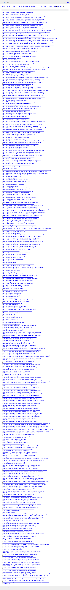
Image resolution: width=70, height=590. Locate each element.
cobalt (3, 7)
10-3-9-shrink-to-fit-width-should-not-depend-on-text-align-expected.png (19, 134)
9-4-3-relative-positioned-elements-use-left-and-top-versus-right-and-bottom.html (21, 479)
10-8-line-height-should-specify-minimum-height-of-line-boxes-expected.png (20, 218)
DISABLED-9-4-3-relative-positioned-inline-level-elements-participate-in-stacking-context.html (23, 580)
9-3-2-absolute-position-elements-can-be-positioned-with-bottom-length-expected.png (22, 397)
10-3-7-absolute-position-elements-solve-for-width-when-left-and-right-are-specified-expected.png (25, 93)
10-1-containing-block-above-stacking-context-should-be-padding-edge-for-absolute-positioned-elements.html (27, 30)
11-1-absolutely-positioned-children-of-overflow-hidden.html (16, 282)
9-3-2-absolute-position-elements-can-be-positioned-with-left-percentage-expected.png (22, 406)
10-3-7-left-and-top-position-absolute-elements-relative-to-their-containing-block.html (22, 98)
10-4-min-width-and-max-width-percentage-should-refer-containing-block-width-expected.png (24, 150)
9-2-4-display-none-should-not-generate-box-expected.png (16, 374)
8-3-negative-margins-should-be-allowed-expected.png (15, 329)
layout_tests (52, 7)
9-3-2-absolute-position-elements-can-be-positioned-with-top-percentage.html (20, 421)
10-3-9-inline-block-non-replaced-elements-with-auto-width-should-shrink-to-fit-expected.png (23, 131)
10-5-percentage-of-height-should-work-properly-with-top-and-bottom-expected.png (22, 160)
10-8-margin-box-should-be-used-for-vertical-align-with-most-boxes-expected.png (21, 221)
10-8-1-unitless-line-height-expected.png (12, 176)
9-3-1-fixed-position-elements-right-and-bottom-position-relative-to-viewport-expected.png (23, 393)
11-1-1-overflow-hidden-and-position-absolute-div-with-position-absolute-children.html (22, 236)
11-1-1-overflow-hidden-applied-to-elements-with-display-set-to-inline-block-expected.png (23, 241)
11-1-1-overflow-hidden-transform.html (12, 257)
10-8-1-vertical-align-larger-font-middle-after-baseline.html (16, 192)
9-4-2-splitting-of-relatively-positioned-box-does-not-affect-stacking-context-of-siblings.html (23, 460)
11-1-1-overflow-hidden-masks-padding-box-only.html (15, 254)
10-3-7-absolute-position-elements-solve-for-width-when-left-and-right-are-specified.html (23, 95)
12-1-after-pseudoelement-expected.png (12, 293)
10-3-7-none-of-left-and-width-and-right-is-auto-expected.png (16, 110)
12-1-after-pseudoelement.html (10, 298)
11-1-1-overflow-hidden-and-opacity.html (12, 233)
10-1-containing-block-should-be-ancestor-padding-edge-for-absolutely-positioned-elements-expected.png (26, 32)
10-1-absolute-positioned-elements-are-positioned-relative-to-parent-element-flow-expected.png (24, 16)
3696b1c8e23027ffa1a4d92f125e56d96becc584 (24, 7)
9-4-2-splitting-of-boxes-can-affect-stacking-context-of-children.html (18, 457)
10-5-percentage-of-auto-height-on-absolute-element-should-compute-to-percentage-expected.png (25, 153)
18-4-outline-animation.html (9, 314)
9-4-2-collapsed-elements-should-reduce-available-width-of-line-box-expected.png (21, 432)
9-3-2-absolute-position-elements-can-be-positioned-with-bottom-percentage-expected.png (23, 400)
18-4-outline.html (7, 320)
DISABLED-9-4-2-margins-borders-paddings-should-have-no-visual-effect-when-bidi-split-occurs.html (25, 575)
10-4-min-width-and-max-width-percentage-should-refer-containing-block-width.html (21, 152)
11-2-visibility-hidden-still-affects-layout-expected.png (15, 290)
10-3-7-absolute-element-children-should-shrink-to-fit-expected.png (18, 84)
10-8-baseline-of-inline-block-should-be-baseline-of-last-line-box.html (18, 204)
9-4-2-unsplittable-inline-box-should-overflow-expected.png (16, 462)
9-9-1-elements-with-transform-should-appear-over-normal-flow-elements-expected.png (22, 497)
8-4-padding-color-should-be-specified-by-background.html (16, 340)
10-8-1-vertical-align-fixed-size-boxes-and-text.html (14, 189)
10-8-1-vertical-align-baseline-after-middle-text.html (14, 183)
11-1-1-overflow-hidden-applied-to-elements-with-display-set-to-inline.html (19, 246)
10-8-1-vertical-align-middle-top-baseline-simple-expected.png (16, 194)
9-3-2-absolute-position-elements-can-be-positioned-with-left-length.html (19, 405)
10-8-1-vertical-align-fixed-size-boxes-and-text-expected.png (16, 187)
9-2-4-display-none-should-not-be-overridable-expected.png (16, 371)
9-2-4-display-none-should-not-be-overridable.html (14, 372)
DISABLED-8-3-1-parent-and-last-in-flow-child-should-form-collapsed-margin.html (21, 561)
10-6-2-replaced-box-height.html (10, 168)
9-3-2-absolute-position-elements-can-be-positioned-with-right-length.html (19, 411)
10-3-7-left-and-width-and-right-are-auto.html (13, 105)
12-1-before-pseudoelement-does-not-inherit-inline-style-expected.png (18, 299)
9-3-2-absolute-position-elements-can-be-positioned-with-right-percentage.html (20, 415)
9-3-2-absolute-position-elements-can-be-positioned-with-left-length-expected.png (21, 403)
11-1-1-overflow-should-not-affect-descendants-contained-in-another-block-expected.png (23, 267)
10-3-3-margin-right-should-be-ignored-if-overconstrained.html (17, 72)
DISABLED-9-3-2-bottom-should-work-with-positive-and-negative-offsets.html (20, 567)
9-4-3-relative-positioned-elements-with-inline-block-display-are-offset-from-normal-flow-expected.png (26, 481)
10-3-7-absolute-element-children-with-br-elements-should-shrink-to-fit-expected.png (22, 87)
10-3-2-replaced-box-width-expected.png (12, 58)
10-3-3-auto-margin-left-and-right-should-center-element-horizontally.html (19, 63)
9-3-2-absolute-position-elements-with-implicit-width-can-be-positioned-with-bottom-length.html (24, 424)
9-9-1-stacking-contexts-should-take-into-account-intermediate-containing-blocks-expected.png (24, 533)
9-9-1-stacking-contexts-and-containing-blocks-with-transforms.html (18, 528)
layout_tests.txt (6, 583)
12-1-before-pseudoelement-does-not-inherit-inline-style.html (16, 301)
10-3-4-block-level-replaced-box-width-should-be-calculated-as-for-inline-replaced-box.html (23, 82)
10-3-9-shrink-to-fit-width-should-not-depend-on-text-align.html (17, 136)
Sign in (67, 2)
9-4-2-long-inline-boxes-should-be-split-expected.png (14, 439)
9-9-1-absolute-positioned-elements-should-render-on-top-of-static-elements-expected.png (23, 491)
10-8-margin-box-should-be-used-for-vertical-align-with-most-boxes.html (19, 223)
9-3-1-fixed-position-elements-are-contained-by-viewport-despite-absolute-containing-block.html (24, 382)
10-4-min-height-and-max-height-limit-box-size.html (14, 139)
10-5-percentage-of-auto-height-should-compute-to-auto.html (17, 158)
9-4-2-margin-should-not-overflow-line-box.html (13, 444)
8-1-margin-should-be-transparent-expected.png (13, 322)
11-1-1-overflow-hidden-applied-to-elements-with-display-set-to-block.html (19, 239)
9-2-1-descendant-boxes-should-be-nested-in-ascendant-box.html (17, 363)
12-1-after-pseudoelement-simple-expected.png (13, 295)
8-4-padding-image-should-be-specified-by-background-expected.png (18, 342)
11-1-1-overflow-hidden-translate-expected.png (13, 259)
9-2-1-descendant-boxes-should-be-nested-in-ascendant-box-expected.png (19, 361)
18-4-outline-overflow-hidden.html (10, 319)
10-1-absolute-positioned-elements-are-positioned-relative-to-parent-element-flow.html (22, 17)
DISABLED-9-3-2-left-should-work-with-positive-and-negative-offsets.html (19, 569)
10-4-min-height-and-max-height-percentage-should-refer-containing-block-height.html (22, 142)
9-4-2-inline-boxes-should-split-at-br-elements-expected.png (16, 436)
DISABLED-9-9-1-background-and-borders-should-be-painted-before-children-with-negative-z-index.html (26, 582)
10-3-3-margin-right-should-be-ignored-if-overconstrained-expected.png (19, 71)
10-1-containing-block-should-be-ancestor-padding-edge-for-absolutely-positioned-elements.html (24, 33)
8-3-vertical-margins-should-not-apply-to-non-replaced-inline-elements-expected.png (22, 335)
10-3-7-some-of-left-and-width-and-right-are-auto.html (15, 116)
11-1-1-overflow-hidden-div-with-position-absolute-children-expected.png (19, 247)
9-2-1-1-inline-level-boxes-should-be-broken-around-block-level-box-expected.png (21, 351)
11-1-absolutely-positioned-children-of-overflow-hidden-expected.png (18, 273)
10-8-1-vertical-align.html (8, 200)
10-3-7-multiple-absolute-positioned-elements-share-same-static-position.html (20, 108)
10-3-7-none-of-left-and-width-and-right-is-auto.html (14, 111)
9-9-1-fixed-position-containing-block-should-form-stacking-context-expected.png (21, 500)
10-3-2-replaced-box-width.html (10, 59)
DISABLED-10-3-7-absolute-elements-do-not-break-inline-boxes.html (18, 543)
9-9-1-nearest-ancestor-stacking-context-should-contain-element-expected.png (20, 507)
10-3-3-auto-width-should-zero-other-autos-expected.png (16, 64)
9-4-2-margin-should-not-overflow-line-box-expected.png (15, 442)
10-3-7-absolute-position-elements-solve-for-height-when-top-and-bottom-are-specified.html (23, 92)
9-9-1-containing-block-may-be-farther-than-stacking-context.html (17, 496)
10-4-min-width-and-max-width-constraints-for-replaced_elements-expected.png (21, 144)
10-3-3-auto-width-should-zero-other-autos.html (14, 66)
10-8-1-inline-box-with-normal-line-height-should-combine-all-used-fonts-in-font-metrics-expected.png (25, 173)
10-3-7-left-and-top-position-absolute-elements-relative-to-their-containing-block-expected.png (24, 97)
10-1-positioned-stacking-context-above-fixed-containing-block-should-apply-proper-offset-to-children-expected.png (28, 45)
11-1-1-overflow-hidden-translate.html (11, 260)
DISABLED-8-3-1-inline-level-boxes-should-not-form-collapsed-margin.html (19, 557)
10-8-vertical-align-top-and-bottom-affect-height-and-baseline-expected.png (20, 225)
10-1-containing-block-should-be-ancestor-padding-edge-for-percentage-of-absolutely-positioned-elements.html (28, 40)
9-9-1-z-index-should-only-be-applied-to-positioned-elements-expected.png (19, 536)
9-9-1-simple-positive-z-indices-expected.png (13, 520)
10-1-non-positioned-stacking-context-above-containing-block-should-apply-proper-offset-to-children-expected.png (28, 42)
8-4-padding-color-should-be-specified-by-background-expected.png (18, 338)
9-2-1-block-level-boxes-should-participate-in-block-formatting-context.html (20, 359)
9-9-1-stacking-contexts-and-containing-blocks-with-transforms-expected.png (20, 526)
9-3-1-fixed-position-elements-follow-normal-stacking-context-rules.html (19, 389)
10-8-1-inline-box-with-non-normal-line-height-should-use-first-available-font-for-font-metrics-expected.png (27, 170)
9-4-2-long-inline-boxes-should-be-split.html (12, 440)
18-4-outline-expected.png (9, 316)
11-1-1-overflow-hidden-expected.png (11, 251)
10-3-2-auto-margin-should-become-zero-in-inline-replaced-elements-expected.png (21, 54)
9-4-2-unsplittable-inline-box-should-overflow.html (14, 463)
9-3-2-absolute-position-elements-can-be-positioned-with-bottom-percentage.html (21, 402)
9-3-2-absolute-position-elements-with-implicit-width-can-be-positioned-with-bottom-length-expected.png (26, 423)
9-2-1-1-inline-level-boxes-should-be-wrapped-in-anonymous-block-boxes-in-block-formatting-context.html (26, 356)
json (67, 587)
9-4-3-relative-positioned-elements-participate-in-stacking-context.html (18, 476)
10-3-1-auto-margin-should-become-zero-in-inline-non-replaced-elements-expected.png (22, 48)
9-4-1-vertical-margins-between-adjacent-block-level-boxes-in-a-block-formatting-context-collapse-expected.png (28, 429)
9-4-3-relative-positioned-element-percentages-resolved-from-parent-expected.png (21, 465)
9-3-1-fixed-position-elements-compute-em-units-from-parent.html (18, 385)
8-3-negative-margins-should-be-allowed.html (13, 330)
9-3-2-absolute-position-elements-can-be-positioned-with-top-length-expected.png (21, 416)
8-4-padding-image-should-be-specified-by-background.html (16, 343)
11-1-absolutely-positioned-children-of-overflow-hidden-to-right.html (18, 280)
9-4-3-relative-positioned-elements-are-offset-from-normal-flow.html (18, 473)
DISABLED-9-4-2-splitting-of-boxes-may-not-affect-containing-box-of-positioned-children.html (24, 578)
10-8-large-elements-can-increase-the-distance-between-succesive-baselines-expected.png (23, 205)
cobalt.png (5, 539)
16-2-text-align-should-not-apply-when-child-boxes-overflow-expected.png (19, 309)
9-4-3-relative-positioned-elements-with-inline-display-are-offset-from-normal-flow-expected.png (24, 484)
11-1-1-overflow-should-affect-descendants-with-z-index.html (16, 265)
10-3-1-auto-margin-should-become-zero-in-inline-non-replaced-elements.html (20, 50)
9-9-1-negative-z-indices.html (9, 512)
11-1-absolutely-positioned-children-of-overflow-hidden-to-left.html (18, 277)
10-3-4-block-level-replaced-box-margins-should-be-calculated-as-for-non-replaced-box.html (23, 79)
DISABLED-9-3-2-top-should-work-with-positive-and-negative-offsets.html (19, 572)
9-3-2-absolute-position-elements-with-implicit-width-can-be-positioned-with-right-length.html (24, 428)
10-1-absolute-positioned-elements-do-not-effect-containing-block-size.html (20, 27)
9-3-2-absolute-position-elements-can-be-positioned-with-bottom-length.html (20, 398)
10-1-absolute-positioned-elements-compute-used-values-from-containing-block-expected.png (24, 19)
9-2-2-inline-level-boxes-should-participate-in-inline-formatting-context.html (19, 366)
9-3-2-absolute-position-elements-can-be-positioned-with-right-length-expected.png (21, 410)
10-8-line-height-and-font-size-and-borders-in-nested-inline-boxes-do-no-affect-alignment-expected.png (26, 209)
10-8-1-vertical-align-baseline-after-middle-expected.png (15, 179)
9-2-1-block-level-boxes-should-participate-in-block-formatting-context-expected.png (22, 358)
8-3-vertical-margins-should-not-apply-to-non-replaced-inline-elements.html (20, 337)
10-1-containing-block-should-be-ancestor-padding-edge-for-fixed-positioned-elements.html (23, 37)
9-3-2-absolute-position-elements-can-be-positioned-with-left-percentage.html (20, 408)
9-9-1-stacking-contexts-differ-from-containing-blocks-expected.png (18, 530)
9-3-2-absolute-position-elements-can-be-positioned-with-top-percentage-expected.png (22, 419)
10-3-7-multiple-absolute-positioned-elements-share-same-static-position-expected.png (22, 106)
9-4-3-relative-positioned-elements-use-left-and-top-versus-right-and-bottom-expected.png (23, 478)
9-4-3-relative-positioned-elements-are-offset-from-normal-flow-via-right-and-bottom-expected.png (25, 470)
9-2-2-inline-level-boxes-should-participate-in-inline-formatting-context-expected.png (21, 364)
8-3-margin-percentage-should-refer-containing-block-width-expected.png (19, 325)
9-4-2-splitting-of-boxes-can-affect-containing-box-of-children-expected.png (20, 452)
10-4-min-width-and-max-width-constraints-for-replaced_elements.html (19, 145)
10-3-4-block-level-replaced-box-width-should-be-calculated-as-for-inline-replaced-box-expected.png (25, 80)
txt (64, 587)
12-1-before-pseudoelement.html (10, 304)
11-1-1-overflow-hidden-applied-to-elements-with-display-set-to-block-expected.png (21, 238)
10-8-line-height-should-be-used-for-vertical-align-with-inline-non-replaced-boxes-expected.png (24, 212)
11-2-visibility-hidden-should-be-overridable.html (13, 288)
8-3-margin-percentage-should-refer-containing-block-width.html (17, 327)
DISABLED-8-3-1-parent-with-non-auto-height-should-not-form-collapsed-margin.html (22, 562)
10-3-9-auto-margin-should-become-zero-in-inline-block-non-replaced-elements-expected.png (24, 121)
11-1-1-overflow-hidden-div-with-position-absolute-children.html (17, 249)
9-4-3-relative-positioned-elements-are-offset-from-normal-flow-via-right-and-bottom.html (23, 471)
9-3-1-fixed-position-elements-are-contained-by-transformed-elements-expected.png (22, 377)
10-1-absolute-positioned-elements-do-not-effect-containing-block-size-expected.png (22, 25)
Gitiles (8, 588)
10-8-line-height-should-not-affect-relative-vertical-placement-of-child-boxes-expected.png (23, 215)
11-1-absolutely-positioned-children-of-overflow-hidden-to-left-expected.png (20, 275)
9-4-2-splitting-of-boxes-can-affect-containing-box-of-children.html (18, 453)
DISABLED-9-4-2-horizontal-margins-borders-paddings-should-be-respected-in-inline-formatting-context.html (27, 574)
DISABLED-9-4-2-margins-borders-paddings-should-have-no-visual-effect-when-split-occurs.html (24, 577)
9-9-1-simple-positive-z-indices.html (11, 522)
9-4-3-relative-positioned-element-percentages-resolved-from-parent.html (19, 466)
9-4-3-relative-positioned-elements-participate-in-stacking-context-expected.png (20, 475)
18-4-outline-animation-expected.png (11, 312)
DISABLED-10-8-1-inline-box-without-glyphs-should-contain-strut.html (18, 548)
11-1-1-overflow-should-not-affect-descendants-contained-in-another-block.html (21, 269)
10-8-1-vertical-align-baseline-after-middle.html (13, 184)
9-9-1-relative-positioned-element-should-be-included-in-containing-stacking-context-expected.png (25, 514)
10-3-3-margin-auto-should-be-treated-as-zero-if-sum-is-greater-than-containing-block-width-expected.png (26, 67)
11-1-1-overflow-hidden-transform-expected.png (14, 256)
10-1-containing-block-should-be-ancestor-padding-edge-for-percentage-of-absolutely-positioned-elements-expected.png (30, 38)
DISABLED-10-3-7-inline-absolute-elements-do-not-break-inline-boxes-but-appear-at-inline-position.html (26, 544)
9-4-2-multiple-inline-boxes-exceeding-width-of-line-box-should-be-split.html (20, 447)
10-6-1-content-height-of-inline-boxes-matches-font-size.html (16, 165)
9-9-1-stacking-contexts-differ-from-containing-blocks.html (16, 531)
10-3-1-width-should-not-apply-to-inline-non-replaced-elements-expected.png (20, 51)
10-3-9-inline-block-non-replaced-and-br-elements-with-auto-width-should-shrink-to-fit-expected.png (25, 127)
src (42, 7)
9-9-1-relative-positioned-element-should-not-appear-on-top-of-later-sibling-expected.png (23, 517)
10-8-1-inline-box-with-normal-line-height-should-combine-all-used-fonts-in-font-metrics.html (23, 174)
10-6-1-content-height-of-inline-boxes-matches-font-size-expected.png (18, 163)
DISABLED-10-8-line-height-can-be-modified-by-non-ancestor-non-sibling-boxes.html (22, 551)
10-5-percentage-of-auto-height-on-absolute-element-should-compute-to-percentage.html (23, 155)
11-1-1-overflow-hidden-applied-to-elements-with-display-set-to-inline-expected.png (21, 244)
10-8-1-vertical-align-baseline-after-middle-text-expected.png (16, 181)
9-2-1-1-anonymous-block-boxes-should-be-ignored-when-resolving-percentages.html (22, 350)
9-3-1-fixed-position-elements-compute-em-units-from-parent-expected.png (20, 384)
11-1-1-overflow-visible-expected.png (11, 270)
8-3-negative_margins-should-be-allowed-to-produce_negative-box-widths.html (20, 333)
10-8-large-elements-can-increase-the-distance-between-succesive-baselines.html (21, 207)
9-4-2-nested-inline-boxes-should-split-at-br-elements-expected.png (18, 449)
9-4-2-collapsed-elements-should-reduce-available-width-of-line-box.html (19, 434)
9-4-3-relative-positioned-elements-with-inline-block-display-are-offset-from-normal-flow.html (24, 483)
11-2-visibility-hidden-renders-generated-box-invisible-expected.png (18, 283)
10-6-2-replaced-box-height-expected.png (12, 166)
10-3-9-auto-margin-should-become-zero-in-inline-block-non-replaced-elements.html (22, 123)
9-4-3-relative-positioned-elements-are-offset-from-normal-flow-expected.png (20, 468)
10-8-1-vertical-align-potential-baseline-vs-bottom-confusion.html (17, 199)
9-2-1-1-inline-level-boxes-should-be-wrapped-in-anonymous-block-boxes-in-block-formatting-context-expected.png (28, 355)
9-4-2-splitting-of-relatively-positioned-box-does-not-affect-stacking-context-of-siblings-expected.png (25, 458)
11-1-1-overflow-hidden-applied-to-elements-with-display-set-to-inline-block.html (21, 243)
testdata (59, 7)
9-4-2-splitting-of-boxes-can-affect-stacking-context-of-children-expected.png (20, 455)
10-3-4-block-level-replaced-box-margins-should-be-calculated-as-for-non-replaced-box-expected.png (25, 77)
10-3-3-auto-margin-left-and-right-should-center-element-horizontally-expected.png (21, 61)
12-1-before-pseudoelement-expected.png (12, 303)
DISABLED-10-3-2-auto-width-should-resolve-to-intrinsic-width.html (18, 541)
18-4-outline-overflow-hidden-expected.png (12, 317)
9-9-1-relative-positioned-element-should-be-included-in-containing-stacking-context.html (23, 515)
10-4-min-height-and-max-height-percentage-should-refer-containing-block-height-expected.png (24, 140)
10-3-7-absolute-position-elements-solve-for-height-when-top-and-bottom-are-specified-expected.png (25, 90)
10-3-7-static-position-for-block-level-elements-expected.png (16, 118)
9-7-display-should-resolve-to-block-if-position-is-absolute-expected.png (19, 488)
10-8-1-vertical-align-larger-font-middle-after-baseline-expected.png (18, 191)
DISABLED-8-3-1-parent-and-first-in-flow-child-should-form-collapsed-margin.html (21, 559)
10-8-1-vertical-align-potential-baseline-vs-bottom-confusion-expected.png (19, 197)
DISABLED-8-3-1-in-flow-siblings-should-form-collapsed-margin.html (18, 556)
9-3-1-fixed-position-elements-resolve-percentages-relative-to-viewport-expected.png (22, 390)
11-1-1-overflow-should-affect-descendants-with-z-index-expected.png (18, 264)
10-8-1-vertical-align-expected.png (10, 186)
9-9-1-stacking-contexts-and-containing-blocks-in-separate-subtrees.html (19, 525)
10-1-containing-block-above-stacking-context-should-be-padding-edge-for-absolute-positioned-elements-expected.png (29, 28)
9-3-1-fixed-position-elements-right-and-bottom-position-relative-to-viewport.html (21, 395)
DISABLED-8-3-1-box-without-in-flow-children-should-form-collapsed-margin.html (21, 554)
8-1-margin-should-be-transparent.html (11, 324)
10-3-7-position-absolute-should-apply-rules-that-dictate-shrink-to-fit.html (19, 113)
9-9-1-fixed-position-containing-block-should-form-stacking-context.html (19, 502)
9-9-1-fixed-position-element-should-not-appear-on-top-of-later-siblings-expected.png (22, 504)
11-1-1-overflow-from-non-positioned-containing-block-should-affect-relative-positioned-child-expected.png (27, 228)
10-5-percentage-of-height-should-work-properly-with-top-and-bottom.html (20, 161)
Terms (15, 588)
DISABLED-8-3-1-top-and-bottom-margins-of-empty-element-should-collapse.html (21, 564)
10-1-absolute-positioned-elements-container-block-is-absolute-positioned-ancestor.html (23, 24)
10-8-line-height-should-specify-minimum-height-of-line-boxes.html (18, 220)
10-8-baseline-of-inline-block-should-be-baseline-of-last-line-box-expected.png (20, 202)
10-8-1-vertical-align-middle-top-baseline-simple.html (14, 196)
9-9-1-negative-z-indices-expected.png (11, 510)
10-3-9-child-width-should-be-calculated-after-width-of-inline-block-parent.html (20, 126)
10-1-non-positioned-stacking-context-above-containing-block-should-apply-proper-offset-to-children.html (26, 43)
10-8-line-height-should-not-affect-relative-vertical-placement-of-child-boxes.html (21, 217)
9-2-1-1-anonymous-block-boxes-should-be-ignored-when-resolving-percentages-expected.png (24, 348)
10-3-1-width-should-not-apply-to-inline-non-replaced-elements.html (18, 53)
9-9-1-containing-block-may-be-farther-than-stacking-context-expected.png (19, 494)
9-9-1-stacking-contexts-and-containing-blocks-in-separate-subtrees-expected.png (21, 523)
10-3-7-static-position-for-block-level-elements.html (14, 119)
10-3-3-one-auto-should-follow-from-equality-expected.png (16, 74)
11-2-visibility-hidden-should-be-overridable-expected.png (15, 286)
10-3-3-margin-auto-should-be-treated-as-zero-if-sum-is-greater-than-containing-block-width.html (24, 69)
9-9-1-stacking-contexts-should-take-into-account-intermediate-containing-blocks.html (22, 535)
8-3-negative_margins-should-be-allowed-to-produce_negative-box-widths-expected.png (22, 332)
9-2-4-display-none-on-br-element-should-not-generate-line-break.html (18, 369)
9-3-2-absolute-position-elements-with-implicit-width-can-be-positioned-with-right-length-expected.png (26, 426)
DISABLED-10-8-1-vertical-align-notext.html (12, 549)
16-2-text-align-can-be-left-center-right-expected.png (14, 306)
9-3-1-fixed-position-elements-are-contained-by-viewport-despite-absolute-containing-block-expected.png (26, 380)
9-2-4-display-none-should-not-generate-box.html (14, 376)
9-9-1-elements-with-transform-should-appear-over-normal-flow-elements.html (20, 499)
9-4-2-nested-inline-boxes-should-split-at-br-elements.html (16, 450)
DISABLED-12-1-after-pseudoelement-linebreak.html (14, 552)
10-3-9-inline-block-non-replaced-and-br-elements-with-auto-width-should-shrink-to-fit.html (23, 129)
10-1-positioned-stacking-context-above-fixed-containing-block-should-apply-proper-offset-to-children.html (26, 46)
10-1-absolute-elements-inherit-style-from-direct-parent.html (16, 14)
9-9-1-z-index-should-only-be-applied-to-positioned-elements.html (17, 538)
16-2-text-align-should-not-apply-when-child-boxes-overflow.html (17, 311)
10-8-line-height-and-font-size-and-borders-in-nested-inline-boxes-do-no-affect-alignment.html (24, 210)
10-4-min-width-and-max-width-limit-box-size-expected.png (16, 147)
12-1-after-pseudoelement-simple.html (11, 296)
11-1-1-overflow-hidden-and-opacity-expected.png (14, 231)
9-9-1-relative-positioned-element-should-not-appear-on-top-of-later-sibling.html (21, 518)
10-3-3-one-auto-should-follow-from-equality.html (14, 76)
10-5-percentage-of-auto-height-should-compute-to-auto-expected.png (19, 157)
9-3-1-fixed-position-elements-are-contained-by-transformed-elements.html (20, 379)
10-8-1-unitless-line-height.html (10, 178)
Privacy (12, 588)
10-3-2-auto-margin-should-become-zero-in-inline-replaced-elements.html (19, 56)
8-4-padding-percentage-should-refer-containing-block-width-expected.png (19, 345)
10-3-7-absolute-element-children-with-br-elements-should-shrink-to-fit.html (20, 88)
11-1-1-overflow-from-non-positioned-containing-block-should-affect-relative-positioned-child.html (25, 230)
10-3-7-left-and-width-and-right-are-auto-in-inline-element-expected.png (19, 102)
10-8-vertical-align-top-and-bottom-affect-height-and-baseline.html (18, 226)
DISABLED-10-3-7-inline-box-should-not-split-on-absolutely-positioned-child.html (21, 546)
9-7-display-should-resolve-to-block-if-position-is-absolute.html (17, 489)
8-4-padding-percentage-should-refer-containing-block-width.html (17, 346)
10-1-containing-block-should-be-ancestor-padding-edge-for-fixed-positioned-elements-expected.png (25, 35)
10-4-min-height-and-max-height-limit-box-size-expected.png (16, 137)
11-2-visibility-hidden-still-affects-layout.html (13, 291)
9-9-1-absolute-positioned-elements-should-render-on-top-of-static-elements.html (21, 492)
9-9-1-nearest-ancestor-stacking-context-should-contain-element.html (18, 509)
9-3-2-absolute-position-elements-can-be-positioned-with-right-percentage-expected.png (22, 413)
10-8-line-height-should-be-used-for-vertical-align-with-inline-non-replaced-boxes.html (22, 213)
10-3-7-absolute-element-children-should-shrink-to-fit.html (16, 85)
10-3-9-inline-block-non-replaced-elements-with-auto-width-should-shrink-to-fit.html (21, 132)
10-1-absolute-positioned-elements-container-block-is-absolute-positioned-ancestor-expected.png (25, 22)
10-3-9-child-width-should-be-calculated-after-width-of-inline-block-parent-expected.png (22, 124)
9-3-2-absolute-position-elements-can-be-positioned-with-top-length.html (19, 418)
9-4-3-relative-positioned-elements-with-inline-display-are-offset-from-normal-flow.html (22, 486)
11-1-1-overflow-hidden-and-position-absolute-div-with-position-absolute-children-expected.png (24, 235)
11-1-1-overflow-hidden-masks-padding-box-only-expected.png (17, 252)
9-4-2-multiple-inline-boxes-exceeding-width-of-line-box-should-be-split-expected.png (22, 445)
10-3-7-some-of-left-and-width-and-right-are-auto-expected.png (17, 114)
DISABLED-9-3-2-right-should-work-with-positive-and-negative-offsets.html (19, 570)
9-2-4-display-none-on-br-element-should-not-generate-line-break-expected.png (20, 368)
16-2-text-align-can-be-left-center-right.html (12, 307)
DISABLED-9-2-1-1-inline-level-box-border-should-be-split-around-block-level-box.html (22, 565)
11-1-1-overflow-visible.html (9, 272)
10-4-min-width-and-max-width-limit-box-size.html (14, 149)
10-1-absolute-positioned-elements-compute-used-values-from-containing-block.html (22, 20)
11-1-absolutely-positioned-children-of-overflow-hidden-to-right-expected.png (20, 278)
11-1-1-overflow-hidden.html (9, 262)
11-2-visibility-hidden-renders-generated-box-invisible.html (16, 285)
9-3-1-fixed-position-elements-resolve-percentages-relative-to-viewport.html (20, 392)
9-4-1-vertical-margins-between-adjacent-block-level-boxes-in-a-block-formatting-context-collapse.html (26, 431)
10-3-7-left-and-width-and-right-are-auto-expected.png (15, 100)
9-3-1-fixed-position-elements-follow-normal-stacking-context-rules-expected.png (21, 387)
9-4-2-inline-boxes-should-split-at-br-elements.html (14, 437)
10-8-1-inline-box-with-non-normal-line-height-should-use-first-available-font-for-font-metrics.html (25, 171)
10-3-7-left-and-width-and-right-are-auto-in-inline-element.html (17, 103)
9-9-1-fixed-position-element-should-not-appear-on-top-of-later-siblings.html (20, 505)
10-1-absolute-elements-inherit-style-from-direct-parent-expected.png (18, 12)
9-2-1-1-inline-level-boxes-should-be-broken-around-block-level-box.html (19, 353)
